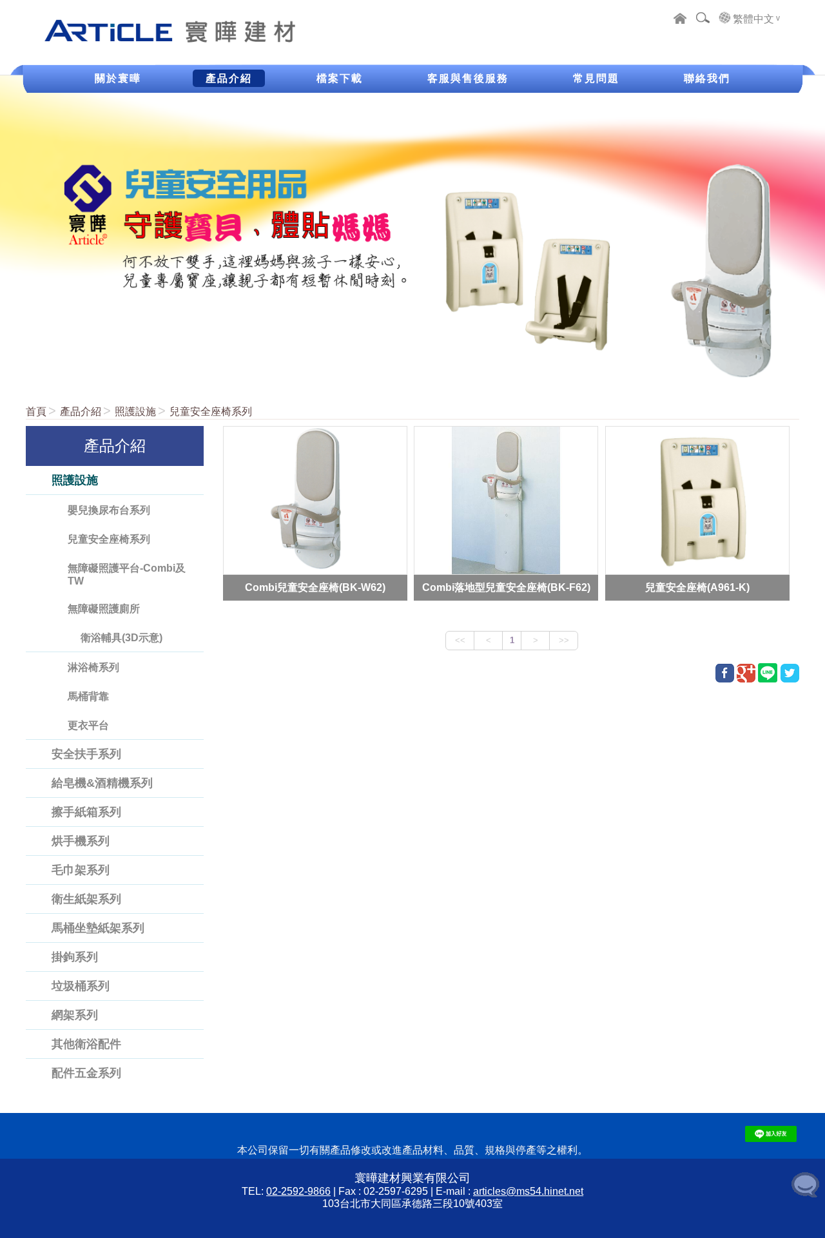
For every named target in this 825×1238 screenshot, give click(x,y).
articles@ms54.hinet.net (528, 1191)
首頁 (36, 411)
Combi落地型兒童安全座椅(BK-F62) (506, 586)
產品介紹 (80, 411)
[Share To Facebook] (724, 673)
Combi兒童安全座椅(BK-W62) (315, 586)
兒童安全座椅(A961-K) (697, 586)
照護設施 (135, 411)
